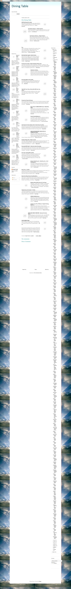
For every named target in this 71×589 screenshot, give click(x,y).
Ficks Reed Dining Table (55, 448)
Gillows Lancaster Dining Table (55, 396)
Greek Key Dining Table (55, 125)
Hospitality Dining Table (54, 309)
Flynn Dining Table (54, 442)
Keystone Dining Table (54, 115)
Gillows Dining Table (54, 399)
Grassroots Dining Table (55, 387)
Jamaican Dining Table (54, 188)
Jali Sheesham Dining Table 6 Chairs (55, 168)
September (55, 57)
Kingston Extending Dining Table (55, 73)
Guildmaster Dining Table (55, 357)
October (54, 55)
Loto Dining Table (55, 139)
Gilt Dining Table (54, 393)
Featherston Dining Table (55, 537)
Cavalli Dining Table (54, 212)
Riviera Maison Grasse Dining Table (54, 376)
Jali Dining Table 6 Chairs (54, 171)
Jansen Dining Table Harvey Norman (54, 198)
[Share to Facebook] (39, 235)
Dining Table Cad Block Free (17, 100)
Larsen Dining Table (54, 280)
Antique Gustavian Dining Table (55, 319)
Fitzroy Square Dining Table (54, 452)
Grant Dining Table (54, 529)
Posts (14, 177)
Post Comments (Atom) (38, 272)
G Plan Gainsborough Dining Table (55, 411)
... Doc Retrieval (34, 31)
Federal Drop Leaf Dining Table (54, 493)
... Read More (25, 83)
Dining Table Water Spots (54, 290)
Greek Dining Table (54, 122)
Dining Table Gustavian (55, 331)
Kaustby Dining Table (54, 128)
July (54, 540)
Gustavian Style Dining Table (54, 327)
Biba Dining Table (55, 148)
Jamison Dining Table (54, 194)
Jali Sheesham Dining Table (55, 178)
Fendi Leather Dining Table (54, 478)
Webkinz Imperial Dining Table (54, 240)
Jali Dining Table (54, 181)
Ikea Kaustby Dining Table (55, 132)
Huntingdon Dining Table (55, 306)
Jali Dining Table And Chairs (54, 184)
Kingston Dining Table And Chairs (54, 68)
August (54, 59)
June (54, 541)
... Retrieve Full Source (38, 137)
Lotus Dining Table (54, 142)
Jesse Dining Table (54, 151)
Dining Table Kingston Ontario (55, 81)
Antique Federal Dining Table (54, 526)
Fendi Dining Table (54, 485)
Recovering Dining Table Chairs (55, 277)
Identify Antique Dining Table (54, 273)
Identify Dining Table (54, 256)
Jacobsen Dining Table (54, 209)
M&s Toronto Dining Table (17, 89)
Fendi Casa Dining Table (55, 482)
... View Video (27, 104)
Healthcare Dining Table (55, 316)
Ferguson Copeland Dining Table (55, 471)
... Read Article (37, 67)
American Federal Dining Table (54, 515)
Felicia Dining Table (54, 475)
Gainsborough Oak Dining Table (55, 406)
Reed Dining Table (54, 445)
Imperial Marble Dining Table (54, 228)
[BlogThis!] (37, 235)
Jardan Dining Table (54, 154)
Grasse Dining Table (54, 372)
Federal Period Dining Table (54, 511)
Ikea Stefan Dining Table (55, 250)
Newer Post (24, 269)
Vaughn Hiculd (15, 169)
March (54, 545)
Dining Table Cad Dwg (17, 123)
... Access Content (25, 158)
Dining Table (20, 6)
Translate (55, 563)
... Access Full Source (44, 121)
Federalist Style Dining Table (54, 502)
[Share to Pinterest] (40, 235)
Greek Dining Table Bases (54, 119)
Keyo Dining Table (54, 112)
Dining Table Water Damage (55, 294)
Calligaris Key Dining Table (54, 100)
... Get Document (35, 167)
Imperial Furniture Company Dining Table (55, 223)
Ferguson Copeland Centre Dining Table (55, 467)
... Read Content (27, 61)
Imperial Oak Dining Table (54, 232)
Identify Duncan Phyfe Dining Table (54, 269)
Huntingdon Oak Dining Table (55, 302)
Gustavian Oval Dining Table (54, 323)
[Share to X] (38, 235)
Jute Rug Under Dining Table (54, 136)
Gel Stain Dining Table (54, 402)
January (54, 549)
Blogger (40, 581)
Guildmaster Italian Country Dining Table (55, 353)
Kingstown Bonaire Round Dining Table (54, 77)
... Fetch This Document (31, 52)
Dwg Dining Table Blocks (17, 79)
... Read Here (36, 201)
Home (36, 269)
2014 (53, 49)
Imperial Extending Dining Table (55, 219)
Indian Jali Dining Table (54, 163)
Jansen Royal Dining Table (54, 202)
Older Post (47, 269)
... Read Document (36, 40)
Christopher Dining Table (55, 335)
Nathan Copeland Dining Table (55, 459)
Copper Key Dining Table (54, 104)
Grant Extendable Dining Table (55, 533)
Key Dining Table (55, 97)
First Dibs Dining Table (54, 455)
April (54, 544)
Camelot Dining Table (54, 253)
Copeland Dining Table (54, 463)
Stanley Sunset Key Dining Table (54, 90)
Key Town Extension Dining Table (55, 108)
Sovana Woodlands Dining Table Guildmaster (55, 367)
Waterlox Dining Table (54, 287)
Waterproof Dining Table (55, 283)
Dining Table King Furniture (55, 85)
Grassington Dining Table (55, 384)
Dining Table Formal (54, 432)
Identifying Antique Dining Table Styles (54, 264)
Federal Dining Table (54, 518)
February (54, 547)
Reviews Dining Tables (17, 112)
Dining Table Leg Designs (17, 133)
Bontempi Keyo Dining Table (54, 94)
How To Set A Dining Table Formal (55, 428)
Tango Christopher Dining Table (55, 344)
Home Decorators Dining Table (55, 312)
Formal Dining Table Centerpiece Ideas (55, 416)
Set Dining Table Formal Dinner (54, 420)
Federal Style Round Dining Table (54, 498)
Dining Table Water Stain (54, 298)
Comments (15, 179)
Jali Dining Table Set (54, 157)
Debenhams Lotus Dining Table (55, 145)
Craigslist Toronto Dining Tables (17, 67)
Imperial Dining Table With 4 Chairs (54, 236)
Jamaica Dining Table (54, 191)
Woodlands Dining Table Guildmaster (55, 361)
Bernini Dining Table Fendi (54, 488)
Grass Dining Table (54, 390)
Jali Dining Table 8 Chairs (54, 175)
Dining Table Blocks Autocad (17, 145)
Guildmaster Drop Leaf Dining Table (55, 349)
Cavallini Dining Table (54, 215)
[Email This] (36, 235)
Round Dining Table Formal (54, 424)
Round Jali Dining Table (54, 160)
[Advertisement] (35, 9)
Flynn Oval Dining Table (55, 435)
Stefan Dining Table (54, 247)
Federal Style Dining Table (54, 522)
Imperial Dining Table (54, 244)
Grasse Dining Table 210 (54, 380)
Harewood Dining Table (17, 56)
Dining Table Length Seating (17, 156)
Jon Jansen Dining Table (55, 206)
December (55, 50)
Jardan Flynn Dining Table (54, 439)
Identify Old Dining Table (55, 260)
